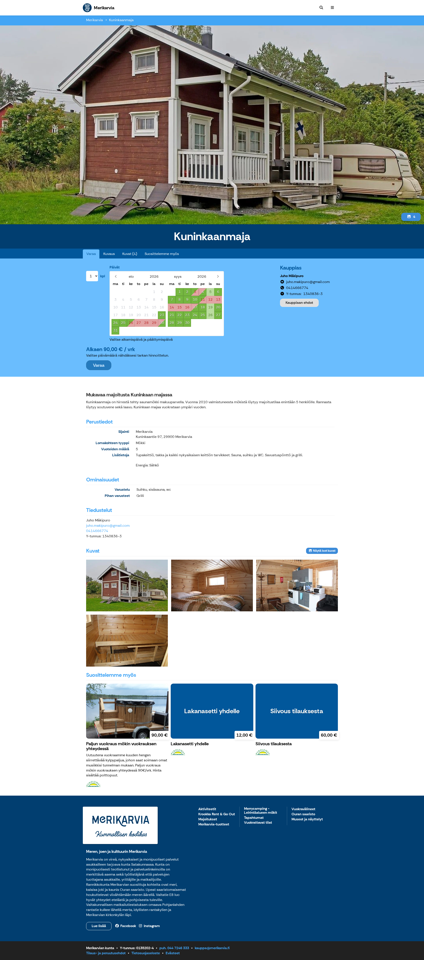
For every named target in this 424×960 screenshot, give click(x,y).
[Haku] (321, 7)
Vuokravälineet (303, 809)
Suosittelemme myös (162, 253)
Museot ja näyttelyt (307, 819)
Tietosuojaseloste (145, 953)
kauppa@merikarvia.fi (212, 948)
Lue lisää (99, 926)
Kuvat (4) (129, 253)
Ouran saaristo (303, 814)
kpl (102, 276)
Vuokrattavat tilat (258, 823)
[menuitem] (321, 7)
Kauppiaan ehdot (299, 302)
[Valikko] (332, 7)
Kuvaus (109, 253)
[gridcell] (115, 292)
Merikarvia (94, 20)
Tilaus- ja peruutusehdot (106, 953)
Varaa (91, 253)
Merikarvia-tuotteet (213, 824)
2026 (154, 276)
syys (178, 276)
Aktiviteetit (207, 809)
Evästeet (173, 953)
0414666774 (97, 530)
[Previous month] (116, 276)
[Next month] (218, 276)
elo (131, 276)
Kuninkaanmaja (121, 20)
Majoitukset (207, 819)
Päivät (115, 267)
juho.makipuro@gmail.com (108, 525)
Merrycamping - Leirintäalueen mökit (260, 811)
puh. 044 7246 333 (174, 948)
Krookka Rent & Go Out (216, 814)
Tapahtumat (254, 818)
